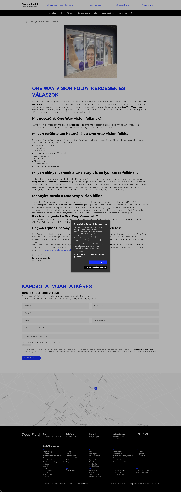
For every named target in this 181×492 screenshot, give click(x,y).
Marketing (79, 257)
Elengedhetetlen (82, 254)
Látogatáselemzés (98, 254)
